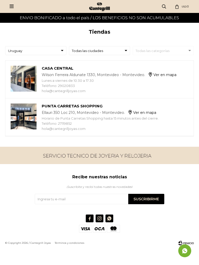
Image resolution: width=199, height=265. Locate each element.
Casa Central (57, 68)
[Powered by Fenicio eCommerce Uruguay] (186, 243)
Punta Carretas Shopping (72, 106)
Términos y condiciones (69, 243)
